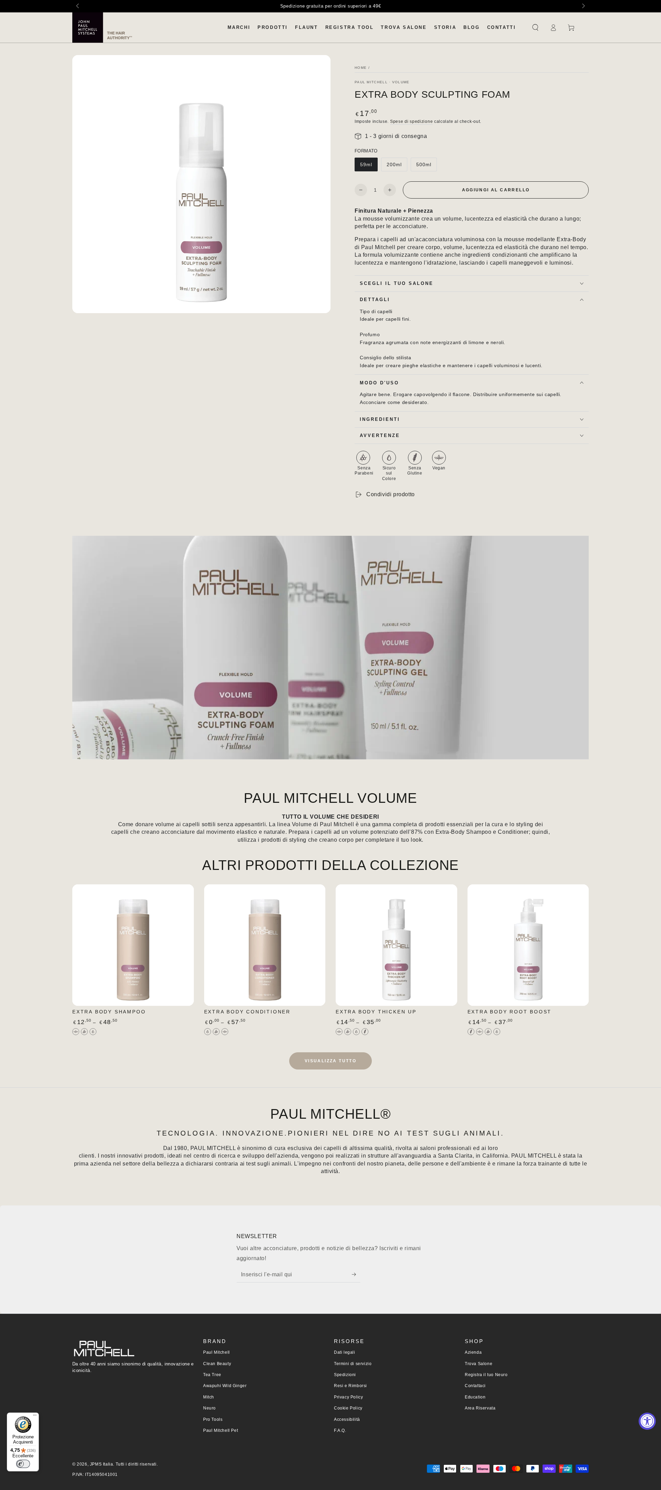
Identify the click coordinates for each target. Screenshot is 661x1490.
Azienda (473, 1352)
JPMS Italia (101, 1464)
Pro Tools (212, 1419)
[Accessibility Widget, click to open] (647, 1421)
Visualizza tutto (330, 1060)
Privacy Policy (348, 1397)
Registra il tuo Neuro (486, 1374)
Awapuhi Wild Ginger (224, 1385)
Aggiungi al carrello (496, 190)
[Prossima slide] (583, 6)
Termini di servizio (352, 1363)
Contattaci (475, 1385)
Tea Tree (212, 1374)
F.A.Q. (340, 1430)
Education (475, 1397)
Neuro (209, 1408)
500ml (423, 164)
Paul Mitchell (216, 1352)
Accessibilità (347, 1419)
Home (361, 68)
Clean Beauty (217, 1363)
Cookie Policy (348, 1408)
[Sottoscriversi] (356, 1274)
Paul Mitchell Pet (220, 1430)
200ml (394, 164)
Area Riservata (480, 1408)
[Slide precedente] (78, 6)
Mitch (208, 1397)
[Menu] (35, 1417)
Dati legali (344, 1352)
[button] (535, 27)
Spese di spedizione (411, 121)
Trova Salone (478, 1363)
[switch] (23, 1464)
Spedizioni (345, 1374)
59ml (366, 164)
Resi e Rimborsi (350, 1385)
